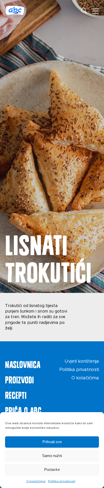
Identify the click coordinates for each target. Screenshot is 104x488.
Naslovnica (22, 363)
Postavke (52, 469)
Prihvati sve (52, 442)
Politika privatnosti (61, 481)
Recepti (16, 394)
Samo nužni (52, 455)
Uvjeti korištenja (82, 361)
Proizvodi (19, 379)
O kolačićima (35, 481)
